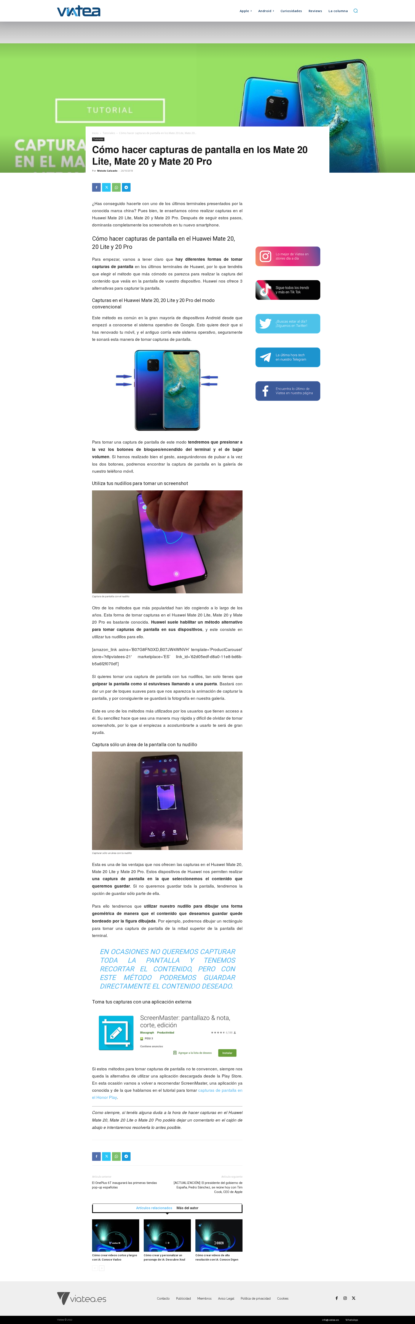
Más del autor (187, 1208)
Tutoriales (109, 133)
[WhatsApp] (116, 187)
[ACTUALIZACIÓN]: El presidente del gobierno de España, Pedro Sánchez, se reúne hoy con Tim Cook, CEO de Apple (208, 1187)
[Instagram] (345, 1298)
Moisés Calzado (107, 170)
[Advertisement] (288, 210)
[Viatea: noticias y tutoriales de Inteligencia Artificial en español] (94, 10)
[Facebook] (96, 187)
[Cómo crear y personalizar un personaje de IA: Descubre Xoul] (167, 1235)
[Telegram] (126, 187)
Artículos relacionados (154, 1208)
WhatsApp (351, 1319)
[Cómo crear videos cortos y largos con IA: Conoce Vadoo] (115, 1235)
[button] (355, 10)
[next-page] (101, 1268)
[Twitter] (106, 187)
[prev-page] (94, 1268)
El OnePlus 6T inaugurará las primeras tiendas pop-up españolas (124, 1185)
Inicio (95, 133)
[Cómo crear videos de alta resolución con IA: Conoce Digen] (219, 1235)
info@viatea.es (330, 1319)
